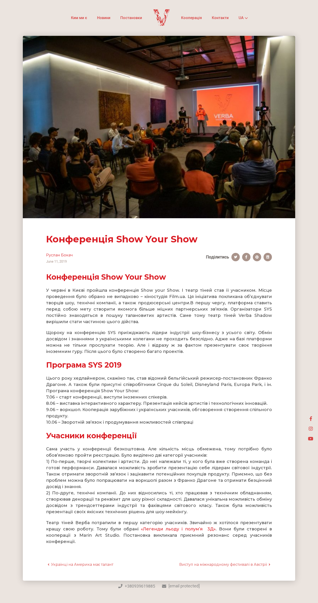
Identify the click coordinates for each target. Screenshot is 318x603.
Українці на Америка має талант (82, 564)
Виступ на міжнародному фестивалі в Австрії (223, 564)
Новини (103, 18)
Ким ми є (79, 18)
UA (241, 18)
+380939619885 (140, 586)
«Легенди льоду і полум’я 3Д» (178, 529)
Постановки (131, 18)
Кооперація (191, 18)
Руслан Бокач (59, 255)
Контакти (220, 18)
